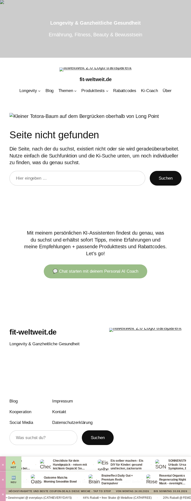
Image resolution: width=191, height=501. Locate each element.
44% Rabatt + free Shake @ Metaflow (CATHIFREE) (109, 498)
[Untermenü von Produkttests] (107, 91)
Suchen (165, 178)
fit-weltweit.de (96, 79)
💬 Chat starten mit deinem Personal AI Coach (96, 271)
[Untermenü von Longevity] (39, 91)
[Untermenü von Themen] (75, 91)
